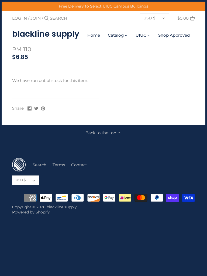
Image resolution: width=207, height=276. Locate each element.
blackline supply (45, 34)
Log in (19, 18)
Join (35, 18)
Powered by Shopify (31, 212)
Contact (79, 164)
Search (39, 164)
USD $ (149, 18)
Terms (59, 164)
